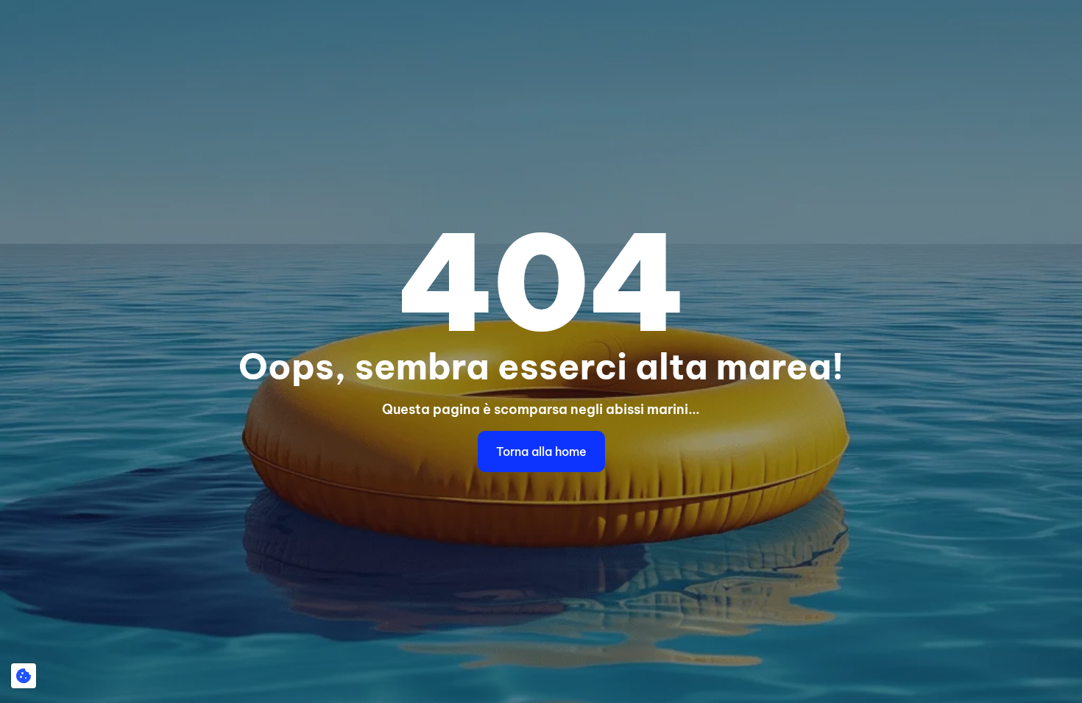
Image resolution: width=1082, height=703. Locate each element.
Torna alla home (541, 451)
